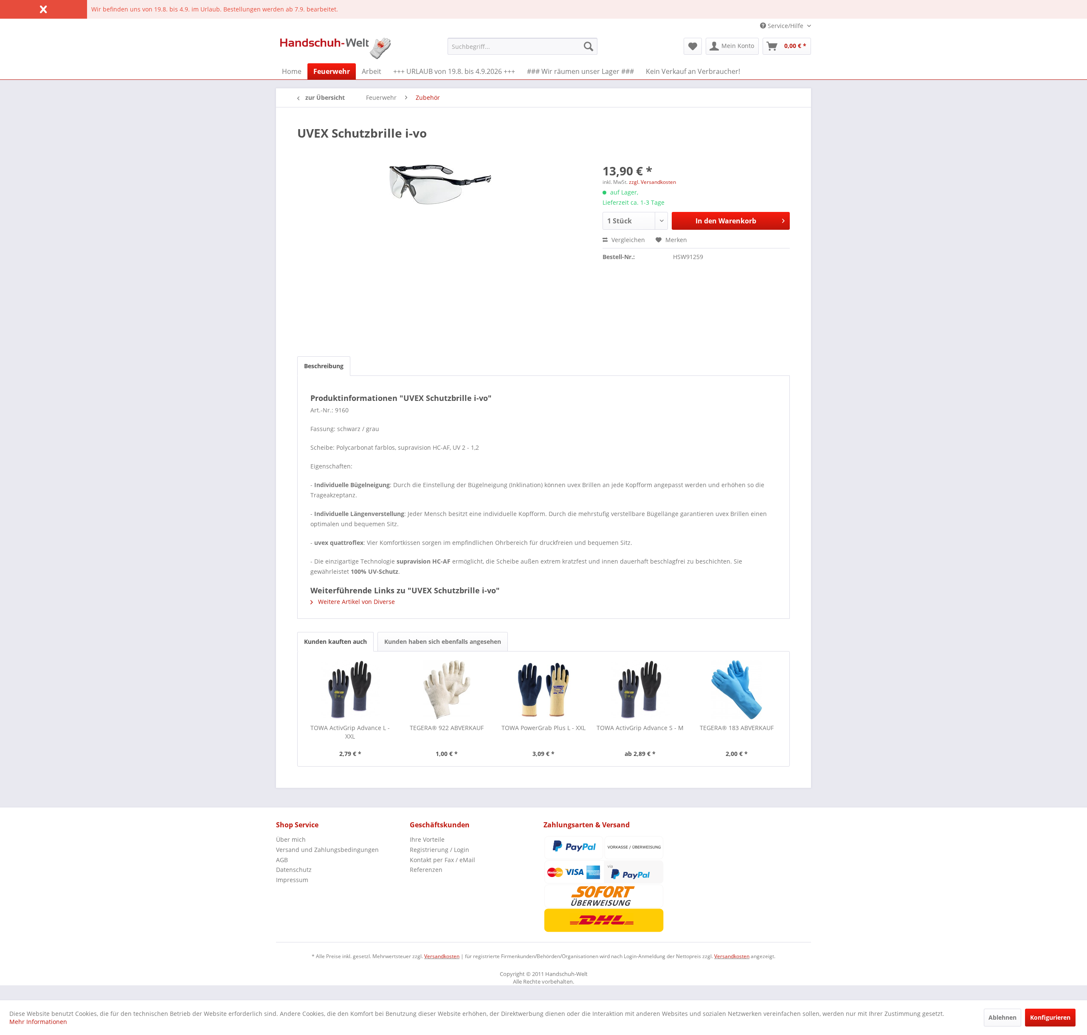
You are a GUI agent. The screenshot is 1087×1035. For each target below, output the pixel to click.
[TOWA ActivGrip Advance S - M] (640, 689)
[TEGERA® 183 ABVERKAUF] (737, 689)
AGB (282, 860)
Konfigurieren (1050, 1017)
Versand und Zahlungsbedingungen (327, 850)
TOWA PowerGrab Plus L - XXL (543, 728)
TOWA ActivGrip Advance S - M (640, 728)
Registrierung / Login (439, 850)
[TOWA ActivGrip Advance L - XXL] (350, 689)
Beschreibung (324, 366)
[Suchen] (588, 46)
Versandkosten (441, 956)
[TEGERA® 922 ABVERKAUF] (447, 689)
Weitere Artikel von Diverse (355, 602)
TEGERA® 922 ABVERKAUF (447, 728)
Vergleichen (627, 240)
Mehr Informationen (38, 1022)
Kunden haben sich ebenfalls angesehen (442, 641)
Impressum (292, 880)
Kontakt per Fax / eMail (442, 860)
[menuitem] (522, 46)
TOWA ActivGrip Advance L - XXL (350, 732)
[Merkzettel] (693, 46)
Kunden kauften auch (335, 641)
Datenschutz (294, 870)
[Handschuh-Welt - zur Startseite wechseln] (335, 48)
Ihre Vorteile (427, 839)
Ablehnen (1002, 1017)
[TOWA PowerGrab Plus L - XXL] (543, 689)
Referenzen (426, 870)
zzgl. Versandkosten (652, 182)
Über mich (291, 839)
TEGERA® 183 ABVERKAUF (737, 728)
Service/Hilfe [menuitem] (785, 26)
